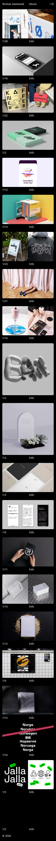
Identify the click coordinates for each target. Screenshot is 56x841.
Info (31, 41)
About (33, 4)
